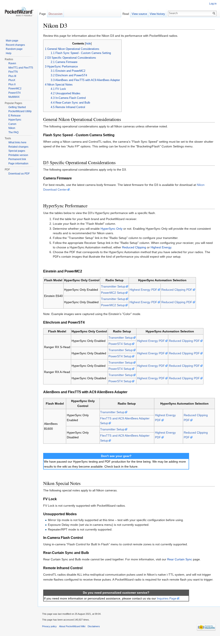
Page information (18, 163)
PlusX (11, 80)
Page (42, 13)
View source (139, 13)
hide (88, 43)
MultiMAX (14, 96)
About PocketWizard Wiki (72, 626)
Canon (12, 123)
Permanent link (17, 159)
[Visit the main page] (19, 17)
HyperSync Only (111, 228)
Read (125, 13)
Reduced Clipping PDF (176, 289)
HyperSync (14, 119)
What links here (17, 142)
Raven (12, 63)
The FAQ (13, 132)
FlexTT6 (13, 71)
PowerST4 (14, 92)
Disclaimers (94, 626)
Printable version (18, 155)
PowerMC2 (14, 88)
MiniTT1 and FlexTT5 (20, 67)
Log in (213, 3)
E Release (14, 115)
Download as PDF (19, 173)
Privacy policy (49, 626)
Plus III (12, 76)
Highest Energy (161, 247)
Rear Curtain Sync (179, 559)
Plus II (11, 84)
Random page (14, 48)
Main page (12, 40)
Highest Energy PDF (143, 289)
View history (157, 13)
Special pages (16, 150)
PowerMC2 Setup (113, 292)
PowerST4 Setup (119, 344)
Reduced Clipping (134, 247)
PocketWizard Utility (20, 111)
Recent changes (15, 44)
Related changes (18, 146)
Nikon (11, 128)
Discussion (55, 13)
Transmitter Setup (113, 286)
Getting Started (17, 107)
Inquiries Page (166, 598)
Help (8, 53)
